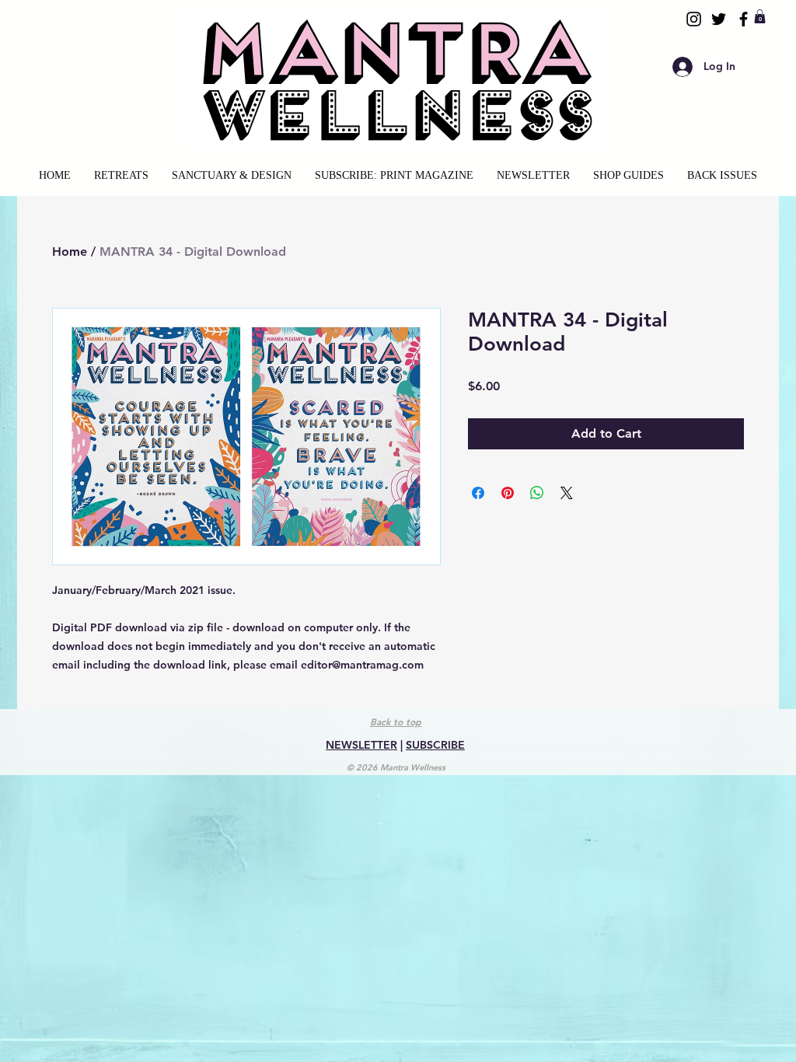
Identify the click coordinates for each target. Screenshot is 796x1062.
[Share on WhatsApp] (537, 493)
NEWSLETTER (361, 745)
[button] (760, 16)
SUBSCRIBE (435, 745)
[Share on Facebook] (478, 493)
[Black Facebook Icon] (743, 19)
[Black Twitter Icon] (718, 19)
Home (69, 251)
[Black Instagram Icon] (693, 19)
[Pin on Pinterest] (507, 493)
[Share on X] (566, 493)
